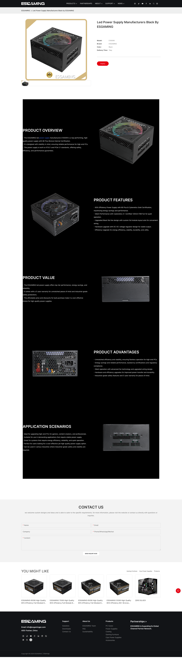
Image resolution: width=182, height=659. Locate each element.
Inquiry (102, 64)
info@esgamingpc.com (36, 627)
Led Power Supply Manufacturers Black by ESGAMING (53, 11)
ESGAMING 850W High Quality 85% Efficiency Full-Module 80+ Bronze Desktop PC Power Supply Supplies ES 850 (34, 601)
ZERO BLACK (140, 600)
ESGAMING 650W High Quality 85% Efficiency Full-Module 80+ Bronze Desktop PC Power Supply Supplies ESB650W (91, 601)
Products (157, 571)
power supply (44, 138)
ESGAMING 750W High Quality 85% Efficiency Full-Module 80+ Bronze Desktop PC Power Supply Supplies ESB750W (62, 601)
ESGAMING (25, 11)
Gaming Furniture (132, 571)
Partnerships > (138, 621)
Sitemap (46, 654)
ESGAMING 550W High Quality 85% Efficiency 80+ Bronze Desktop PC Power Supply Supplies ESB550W (119, 601)
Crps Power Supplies (145, 571)
